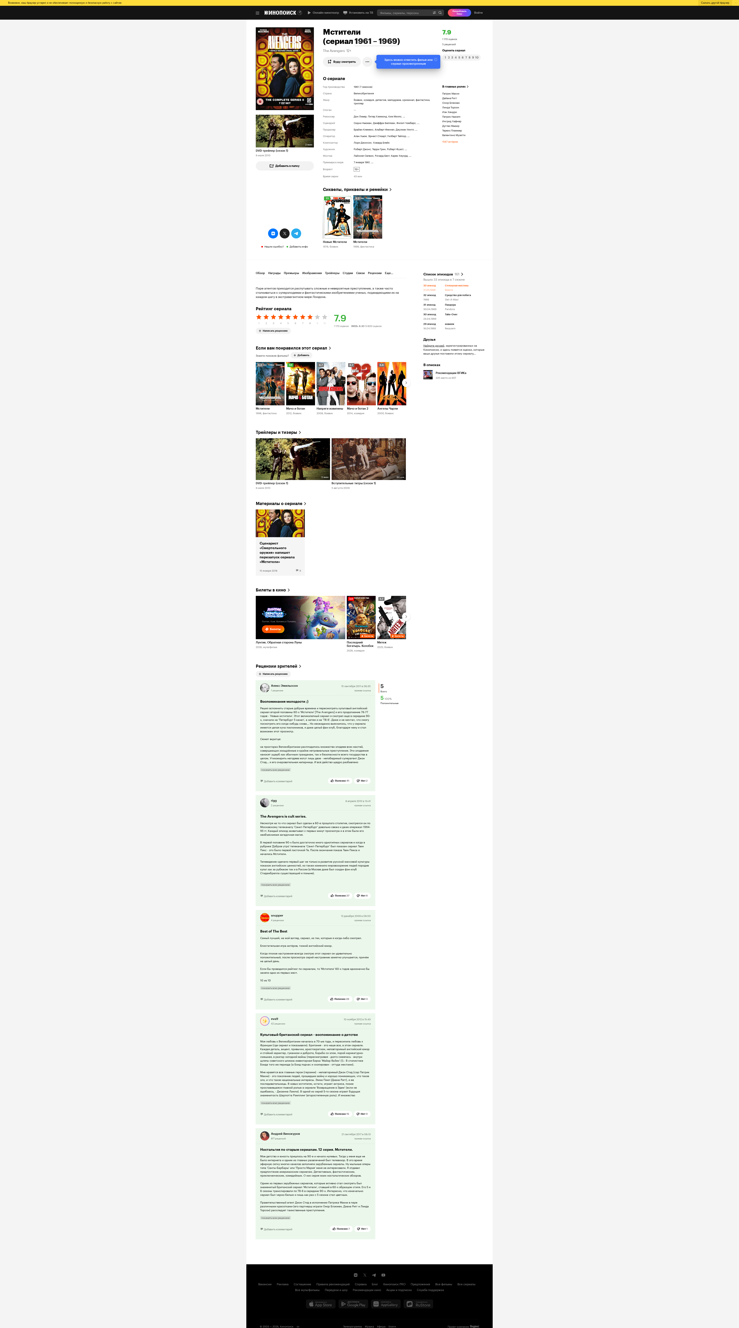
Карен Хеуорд (399, 155)
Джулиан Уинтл (405, 129)
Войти (478, 12)
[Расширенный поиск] (434, 12)
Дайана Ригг (449, 98)
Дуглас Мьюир (450, 125)
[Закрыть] (435, 59)
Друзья (429, 339)
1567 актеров (450, 141)
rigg (274, 800)
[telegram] (296, 233)
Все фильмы (443, 1283)
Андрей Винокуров (285, 1134)
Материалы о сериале (279, 503)
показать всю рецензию (275, 769)
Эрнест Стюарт (377, 136)
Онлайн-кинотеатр (326, 12)
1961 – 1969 (375, 41)
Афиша (381, 1326)
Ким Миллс (394, 116)
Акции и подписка (399, 1289)
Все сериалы (466, 1283)
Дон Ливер (360, 116)
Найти (440, 12)
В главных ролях (454, 86)
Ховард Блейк (381, 142)
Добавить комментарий (278, 781)
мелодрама (394, 99)
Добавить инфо (299, 246)
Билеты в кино (271, 590)
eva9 (274, 1019)
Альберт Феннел (384, 129)
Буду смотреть (344, 62)
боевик (358, 99)
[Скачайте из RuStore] (418, 1304)
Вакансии (265, 1283)
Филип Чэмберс (406, 123)
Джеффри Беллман (384, 123)
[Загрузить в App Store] (321, 1304)
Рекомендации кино (367, 1289)
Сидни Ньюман (363, 123)
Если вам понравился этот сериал (291, 348)
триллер (359, 103)
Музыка (369, 1326)
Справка (361, 1283)
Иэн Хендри (449, 112)
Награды (274, 273)
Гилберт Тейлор (396, 136)
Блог (375, 1283)
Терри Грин (379, 149)
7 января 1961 (362, 162)
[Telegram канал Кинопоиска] (374, 1275)
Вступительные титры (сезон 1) (354, 483)
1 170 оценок (449, 38)
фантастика (423, 99)
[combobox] (404, 12)
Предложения (420, 1283)
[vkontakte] (273, 233)
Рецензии (375, 273)
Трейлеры (332, 273)
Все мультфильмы (307, 1289)
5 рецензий (449, 44)
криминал (408, 99)
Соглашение (302, 1283)
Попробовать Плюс (459, 12)
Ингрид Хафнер (451, 121)
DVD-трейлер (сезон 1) (272, 150)
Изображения (312, 273)
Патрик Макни (450, 93)
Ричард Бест (382, 155)
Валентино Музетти (454, 135)
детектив (380, 99)
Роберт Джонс (362, 149)
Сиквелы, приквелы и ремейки (355, 189)
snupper (277, 915)
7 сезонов (366, 86)
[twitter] (285, 233)
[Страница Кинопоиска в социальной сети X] (365, 1275)
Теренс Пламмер (452, 130)
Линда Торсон (450, 107)
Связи (360, 273)
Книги (392, 1326)
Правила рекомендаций (333, 1283)
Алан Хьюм (360, 136)
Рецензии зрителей (276, 666)
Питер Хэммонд (377, 116)
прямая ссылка (362, 690)
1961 (356, 86)
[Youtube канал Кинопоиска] (383, 1275)
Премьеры (291, 273)
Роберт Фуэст (395, 149)
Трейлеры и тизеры (276, 432)
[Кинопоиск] (280, 13)
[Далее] (406, 383)
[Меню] (257, 13)
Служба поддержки (430, 1289)
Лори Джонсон (363, 142)
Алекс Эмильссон (284, 685)
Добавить (303, 355)
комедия (369, 99)
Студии (348, 273)
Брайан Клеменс (363, 129)
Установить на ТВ (361, 12)
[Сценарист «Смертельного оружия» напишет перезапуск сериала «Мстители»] (280, 542)
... (404, 116)
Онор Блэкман (451, 102)
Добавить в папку (287, 166)
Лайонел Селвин (364, 155)
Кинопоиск (286, 1326)
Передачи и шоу (336, 1289)
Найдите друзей (433, 345)
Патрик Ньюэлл (451, 116)
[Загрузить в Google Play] (353, 1304)
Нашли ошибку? (274, 246)
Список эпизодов (441, 273)
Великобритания (364, 93)
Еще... (389, 273)
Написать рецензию (275, 330)
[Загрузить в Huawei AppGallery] (386, 1304)
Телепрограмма (352, 1326)
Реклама (282, 1283)
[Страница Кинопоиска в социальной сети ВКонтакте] (355, 1275)
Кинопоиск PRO (394, 1283)
